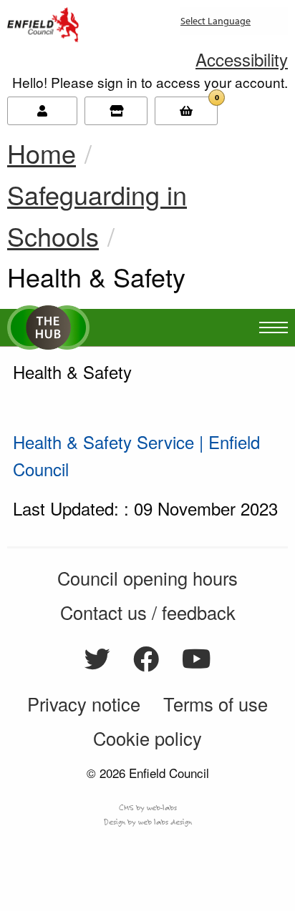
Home (41, 152)
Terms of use (215, 704)
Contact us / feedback (148, 612)
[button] (241, 59)
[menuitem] (184, 26)
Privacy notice (83, 704)
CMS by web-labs (148, 807)
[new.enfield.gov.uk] (43, 21)
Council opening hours (147, 578)
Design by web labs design (148, 821)
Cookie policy (147, 738)
